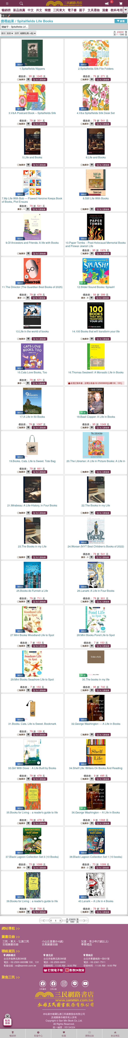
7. (32, 200)
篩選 (122, 21)
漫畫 (105, 10)
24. (96, 546)
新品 (19, 10)
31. (32, 724)
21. (32, 505)
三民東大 (59, 10)
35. (32, 812)
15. (32, 372)
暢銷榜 (6, 10)
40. (95, 901)
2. (96, 69)
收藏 (64, 1035)
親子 (82, 10)
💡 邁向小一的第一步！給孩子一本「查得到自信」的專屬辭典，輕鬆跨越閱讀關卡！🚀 (124, 15)
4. (96, 113)
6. (96, 157)
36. (96, 812)
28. (96, 635)
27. (32, 635)
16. (96, 372)
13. (32, 331)
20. (95, 461)
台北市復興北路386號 (15, 958)
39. (32, 901)
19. (32, 461)
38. (96, 857)
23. (32, 546)
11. (32, 287)
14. (96, 331)
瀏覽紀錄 (89, 1035)
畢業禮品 (86, 944)
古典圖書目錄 (50, 944)
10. (96, 244)
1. (32, 69)
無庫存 (22, 79)
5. (32, 157)
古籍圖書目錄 (10, 944)
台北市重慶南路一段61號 (97, 958)
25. (32, 591)
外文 (39, 10)
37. (32, 857)
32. (95, 724)
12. (96, 287)
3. (32, 113)
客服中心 (38, 1035)
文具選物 (94, 10)
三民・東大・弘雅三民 (15, 941)
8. (96, 198)
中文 (31, 10)
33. (32, 768)
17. (32, 417)
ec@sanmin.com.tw (25, 965)
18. (96, 417)
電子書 (72, 10)
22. (96, 505)
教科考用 (117, 10)
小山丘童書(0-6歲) (52, 941)
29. (32, 679)
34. (95, 768)
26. (95, 591)
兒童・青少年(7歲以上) (94, 941)
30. (96, 679)
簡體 (48, 10)
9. (32, 243)
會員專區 (115, 1035)
